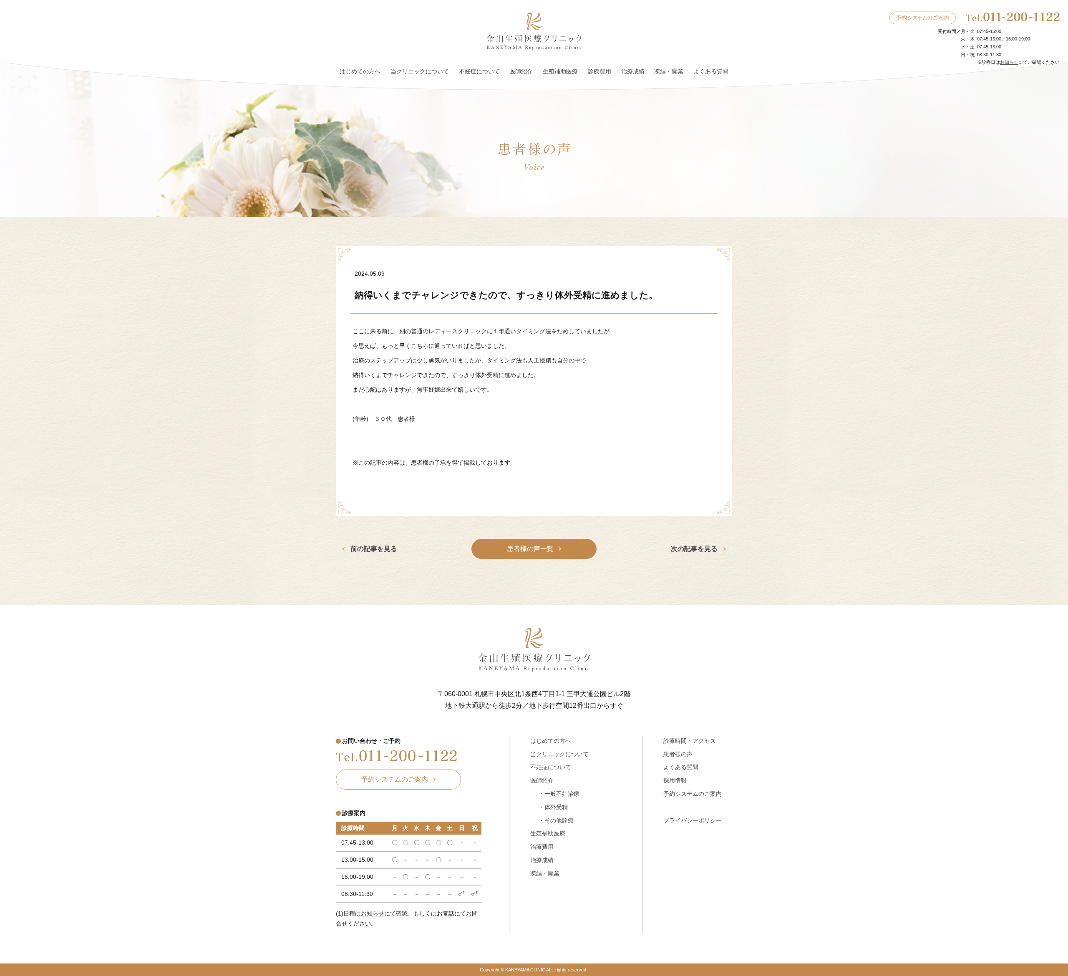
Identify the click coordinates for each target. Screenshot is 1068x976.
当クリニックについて (419, 71)
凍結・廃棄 (668, 71)
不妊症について (479, 71)
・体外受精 (553, 807)
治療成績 (633, 71)
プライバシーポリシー (692, 820)
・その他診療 (556, 820)
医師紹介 (521, 71)
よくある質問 (710, 71)
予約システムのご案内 (692, 793)
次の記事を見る (694, 549)
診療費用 (599, 71)
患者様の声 (678, 754)
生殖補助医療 (560, 71)
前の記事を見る (373, 549)
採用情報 (675, 780)
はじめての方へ (360, 71)
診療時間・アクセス (689, 740)
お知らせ (1009, 62)
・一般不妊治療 (559, 793)
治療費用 (542, 846)
